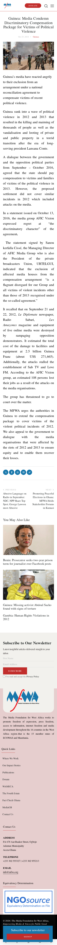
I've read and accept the (22, 676)
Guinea (36, 36)
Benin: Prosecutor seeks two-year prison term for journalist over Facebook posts (28, 561)
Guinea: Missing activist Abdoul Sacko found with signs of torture (27, 606)
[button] (52, 6)
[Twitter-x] (5, 942)
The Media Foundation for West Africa (30, 920)
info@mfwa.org (10, 872)
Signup (28, 936)
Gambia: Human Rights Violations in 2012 (26, 617)
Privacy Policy (32, 676)
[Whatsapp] (28, 942)
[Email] (40, 942)
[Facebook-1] (17, 942)
